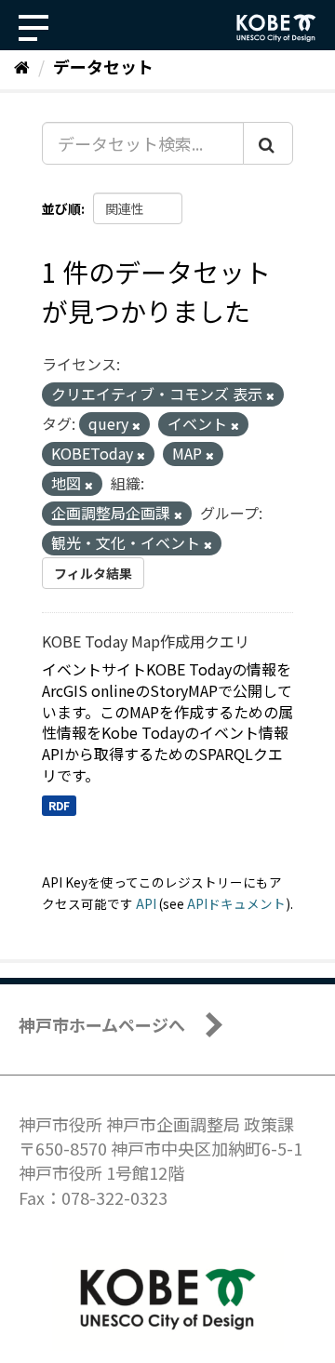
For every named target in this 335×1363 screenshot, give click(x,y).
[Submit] (268, 143)
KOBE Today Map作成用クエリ (145, 641)
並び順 (61, 208)
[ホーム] (22, 66)
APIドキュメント (236, 903)
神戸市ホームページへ (102, 1024)
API (146, 903)
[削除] (270, 395)
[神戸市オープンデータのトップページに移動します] (276, 28)
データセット (103, 66)
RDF (59, 805)
